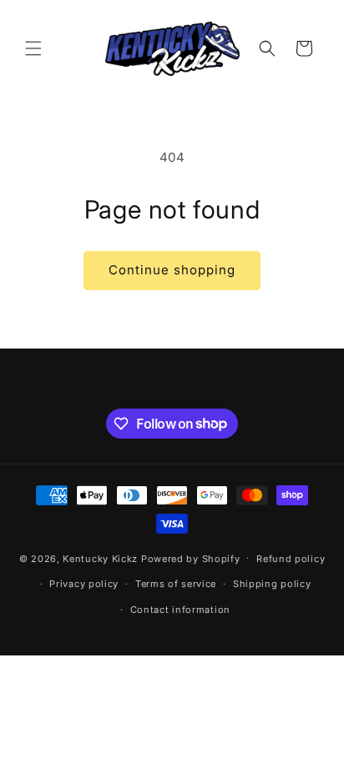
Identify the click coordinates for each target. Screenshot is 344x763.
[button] (33, 48)
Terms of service (175, 584)
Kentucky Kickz (100, 558)
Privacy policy (84, 584)
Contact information (180, 609)
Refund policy (290, 559)
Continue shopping (172, 270)
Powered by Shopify (190, 558)
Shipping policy (272, 584)
